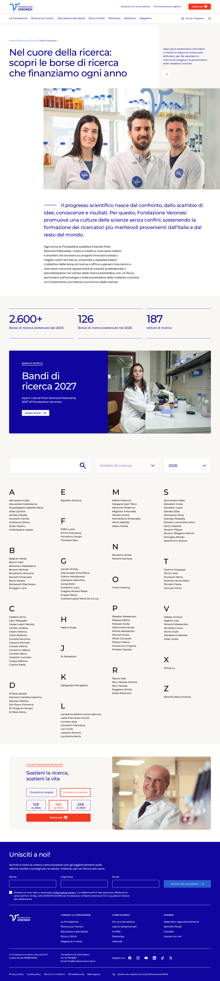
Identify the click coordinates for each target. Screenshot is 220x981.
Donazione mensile (75, 792)
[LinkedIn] (154, 958)
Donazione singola (41, 792)
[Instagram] (138, 958)
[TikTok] (162, 958)
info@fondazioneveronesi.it (81, 961)
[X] (171, 958)
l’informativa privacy (64, 892)
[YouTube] (146, 958)
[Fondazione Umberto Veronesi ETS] (21, 7)
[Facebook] (130, 958)
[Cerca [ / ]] (209, 18)
